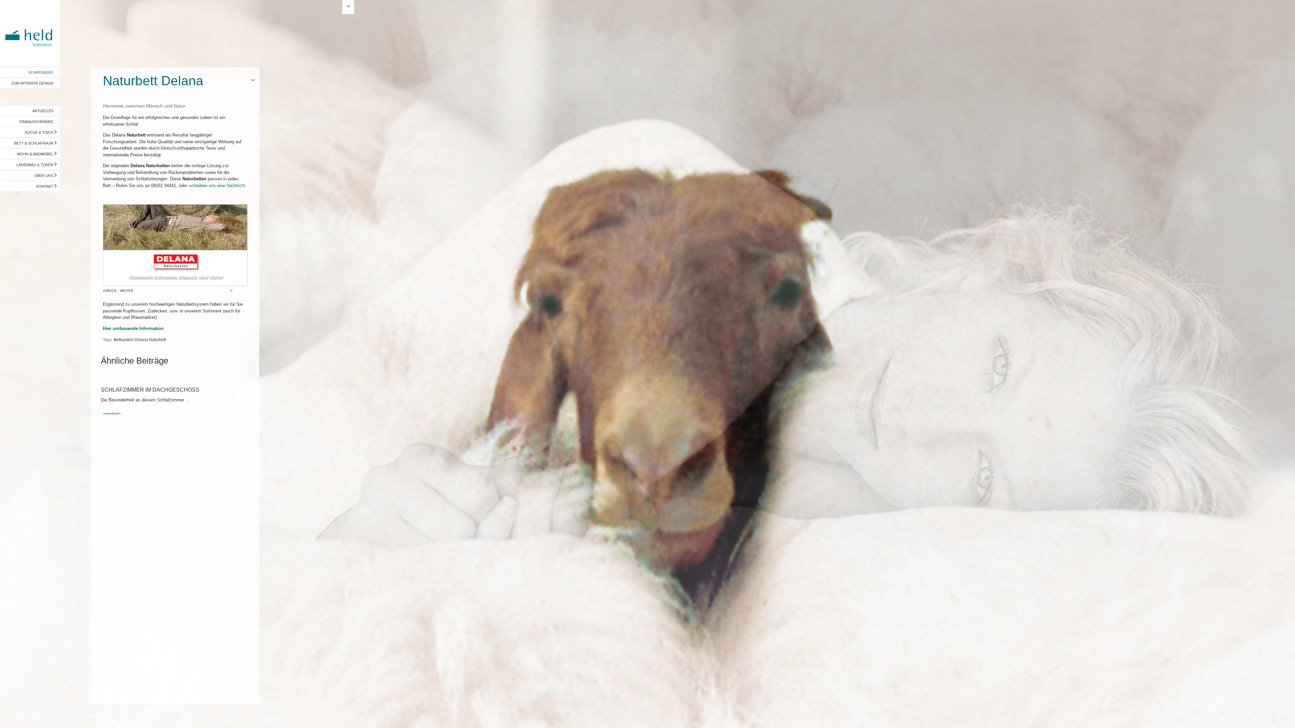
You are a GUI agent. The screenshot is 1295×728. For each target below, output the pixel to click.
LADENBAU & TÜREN (35, 165)
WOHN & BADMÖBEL (35, 154)
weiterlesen (112, 413)
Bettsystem (124, 339)
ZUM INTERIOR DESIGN (32, 83)
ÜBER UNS (43, 176)
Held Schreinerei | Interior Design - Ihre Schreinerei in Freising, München (30, 33)
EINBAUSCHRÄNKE (36, 122)
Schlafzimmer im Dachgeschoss (150, 390)
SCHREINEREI (40, 72)
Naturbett (157, 339)
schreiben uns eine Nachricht (217, 185)
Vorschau (1256, 716)
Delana (141, 339)
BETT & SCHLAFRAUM (33, 143)
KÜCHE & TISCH (39, 132)
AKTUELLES (42, 111)
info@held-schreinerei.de (96, 716)
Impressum (16, 716)
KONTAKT (44, 186)
